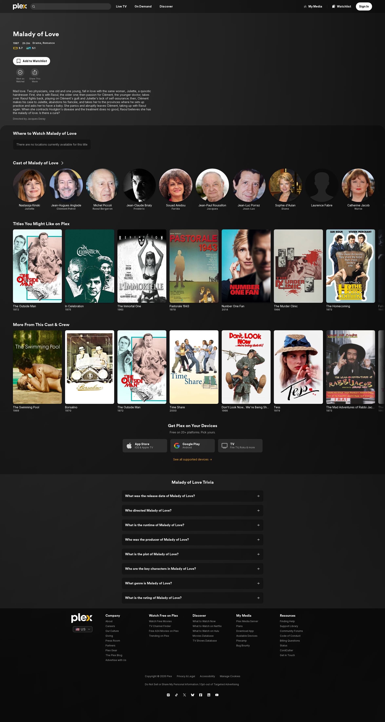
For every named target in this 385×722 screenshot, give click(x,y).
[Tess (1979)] (298, 371)
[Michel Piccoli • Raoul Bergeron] (102, 189)
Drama (37, 42)
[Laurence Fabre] (322, 189)
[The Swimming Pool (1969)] (37, 371)
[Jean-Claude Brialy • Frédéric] (139, 189)
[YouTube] (217, 695)
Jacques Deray (36, 118)
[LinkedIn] (209, 695)
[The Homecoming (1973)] (350, 270)
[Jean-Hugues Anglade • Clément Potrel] (66, 189)
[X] (184, 695)
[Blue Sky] (193, 695)
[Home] (20, 6)
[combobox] (73, 6)
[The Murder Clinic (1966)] (298, 270)
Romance (49, 42)
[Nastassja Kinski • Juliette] (29, 189)
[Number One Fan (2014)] (246, 270)
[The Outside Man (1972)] (37, 270)
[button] (34, 75)
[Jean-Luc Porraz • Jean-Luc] (249, 189)
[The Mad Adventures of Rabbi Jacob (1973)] (350, 371)
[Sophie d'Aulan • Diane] (285, 189)
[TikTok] (176, 695)
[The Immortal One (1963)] (141, 270)
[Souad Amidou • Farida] (175, 189)
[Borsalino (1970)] (89, 371)
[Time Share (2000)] (194, 371)
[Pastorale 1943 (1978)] (194, 270)
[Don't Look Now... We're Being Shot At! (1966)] (246, 371)
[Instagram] (168, 695)
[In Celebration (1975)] (89, 270)
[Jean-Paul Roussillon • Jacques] (212, 189)
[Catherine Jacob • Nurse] (358, 189)
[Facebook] (201, 695)
